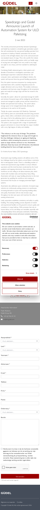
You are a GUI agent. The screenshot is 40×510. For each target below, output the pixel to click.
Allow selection (20, 285)
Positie (3, 399)
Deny (20, 291)
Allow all (20, 279)
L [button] (36, 1)
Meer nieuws (20, 295)
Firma (3, 391)
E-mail (3, 373)
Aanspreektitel (5, 337)
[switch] (35, 254)
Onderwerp (5, 408)
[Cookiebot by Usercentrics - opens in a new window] (30, 217)
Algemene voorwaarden (8, 502)
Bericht (3, 417)
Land (2, 346)
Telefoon (3, 382)
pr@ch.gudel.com (9, 319)
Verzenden (20, 476)
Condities (19, 502)
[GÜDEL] (9, 3)
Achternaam (5, 364)
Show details (30, 273)
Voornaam (4, 355)
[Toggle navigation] (31, 3)
